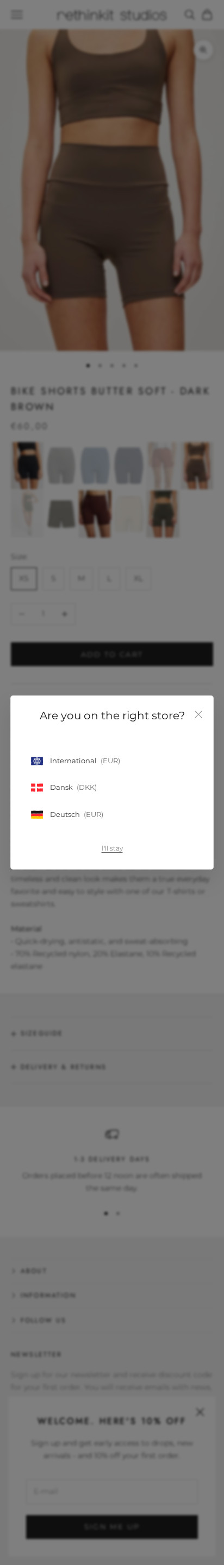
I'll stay (112, 848)
